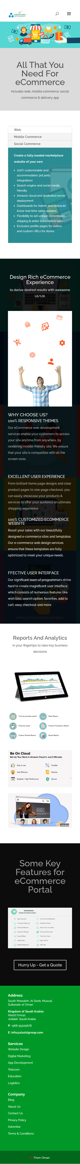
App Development (20, 1063)
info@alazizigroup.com (27, 1032)
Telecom (14, 1069)
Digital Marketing (19, 1056)
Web (17, 130)
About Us (14, 1106)
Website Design (18, 1049)
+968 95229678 (21, 1025)
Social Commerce (27, 144)
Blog (11, 1100)
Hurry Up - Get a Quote (40, 964)
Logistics (14, 1083)
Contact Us (15, 1113)
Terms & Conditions (21, 1133)
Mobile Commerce (28, 137)
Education (14, 1076)
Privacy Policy (17, 1120)
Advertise (14, 1126)
